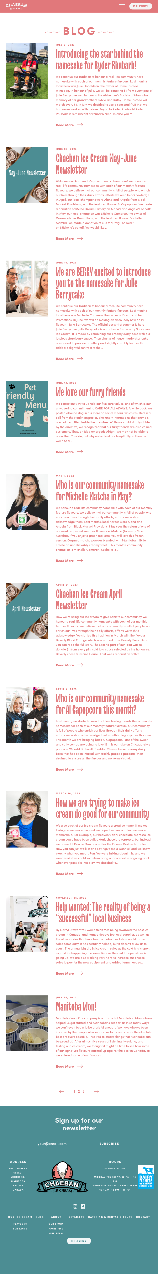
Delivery (140, 6)
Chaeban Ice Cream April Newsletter (89, 600)
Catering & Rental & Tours (110, 1217)
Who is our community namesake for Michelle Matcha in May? (100, 491)
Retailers (77, 1217)
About (56, 1217)
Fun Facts (20, 1228)
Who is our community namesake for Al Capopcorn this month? (100, 704)
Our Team (56, 1233)
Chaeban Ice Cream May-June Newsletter (96, 164)
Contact (143, 1217)
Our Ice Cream (20, 1217)
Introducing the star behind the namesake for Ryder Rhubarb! (99, 60)
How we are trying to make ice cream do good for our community (102, 809)
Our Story (56, 1223)
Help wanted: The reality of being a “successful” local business (103, 913)
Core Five (56, 1228)
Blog (40, 1217)
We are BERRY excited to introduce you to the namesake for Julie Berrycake (103, 283)
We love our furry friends (91, 392)
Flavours (20, 1223)
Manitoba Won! (76, 1007)
